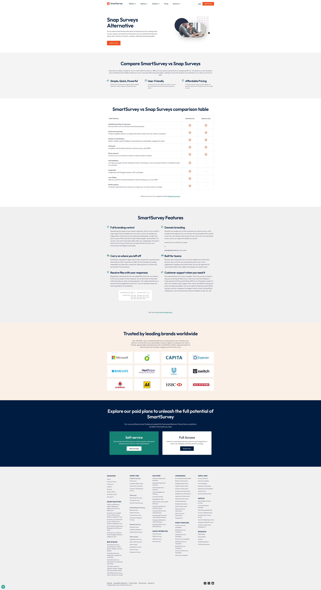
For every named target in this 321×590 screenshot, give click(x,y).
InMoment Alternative (181, 499)
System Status (111, 492)
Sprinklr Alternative (181, 506)
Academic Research (136, 529)
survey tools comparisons (163, 312)
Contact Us (151, 583)
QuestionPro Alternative (182, 496)
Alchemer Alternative (181, 488)
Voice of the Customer (136, 486)
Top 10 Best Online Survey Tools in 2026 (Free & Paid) (115, 574)
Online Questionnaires (204, 493)
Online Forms (202, 491)
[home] (118, 3)
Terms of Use (142, 583)
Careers (109, 487)
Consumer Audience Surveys (136, 519)
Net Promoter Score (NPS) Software (160, 503)
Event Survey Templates (182, 539)
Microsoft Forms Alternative (180, 510)
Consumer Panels (157, 496)
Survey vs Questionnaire (205, 512)
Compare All (179, 518)
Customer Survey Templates (180, 526)
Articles (200, 539)
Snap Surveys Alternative (182, 491)
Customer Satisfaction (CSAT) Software (159, 507)
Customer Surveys (135, 478)
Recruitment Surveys (136, 498)
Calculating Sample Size (205, 510)
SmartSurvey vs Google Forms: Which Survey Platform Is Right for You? (114, 515)
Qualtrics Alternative (181, 481)
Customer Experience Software (158, 479)
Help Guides (201, 534)
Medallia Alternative (181, 504)
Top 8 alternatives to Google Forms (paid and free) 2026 (114, 555)
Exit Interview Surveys (136, 503)
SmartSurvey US (112, 494)
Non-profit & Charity (136, 542)
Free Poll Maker (202, 483)
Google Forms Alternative (183, 493)
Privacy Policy (133, 583)
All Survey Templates (181, 555)
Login (199, 4)
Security (109, 489)
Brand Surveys (134, 510)
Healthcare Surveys (135, 539)
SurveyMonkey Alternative (183, 478)
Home (109, 479)
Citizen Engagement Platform (158, 493)
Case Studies (202, 537)
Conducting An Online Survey (204, 516)
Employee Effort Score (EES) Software (159, 525)
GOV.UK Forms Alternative (179, 514)
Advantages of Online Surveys (204, 502)
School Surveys (134, 527)
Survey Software (203, 478)
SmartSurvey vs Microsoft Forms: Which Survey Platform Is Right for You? (114, 521)
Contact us (110, 484)
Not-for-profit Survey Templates (181, 552)
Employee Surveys (135, 552)
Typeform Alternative (181, 486)
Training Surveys (135, 500)
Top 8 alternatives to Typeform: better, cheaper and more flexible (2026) (115, 568)
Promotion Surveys (135, 515)
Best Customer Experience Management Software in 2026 (115, 528)
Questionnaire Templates (205, 488)
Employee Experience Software (158, 484)
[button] (132, 3)
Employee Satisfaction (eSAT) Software (159, 521)
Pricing (166, 4)
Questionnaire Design (204, 486)
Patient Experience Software (158, 488)
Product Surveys (134, 512)
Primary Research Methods (203, 506)
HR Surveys (133, 495)
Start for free (208, 4)
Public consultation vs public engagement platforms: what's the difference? (113, 507)
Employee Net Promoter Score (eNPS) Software (159, 516)
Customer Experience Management (204, 526)
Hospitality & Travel (135, 547)
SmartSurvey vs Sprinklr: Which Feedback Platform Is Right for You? (115, 535)
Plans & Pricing (111, 482)
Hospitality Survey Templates (180, 535)
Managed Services (157, 499)
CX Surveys (133, 481)
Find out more (187, 448)
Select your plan (134, 448)
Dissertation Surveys (136, 532)
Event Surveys (134, 549)
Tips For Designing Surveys (206, 520)
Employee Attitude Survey (205, 522)
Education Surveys (135, 524)
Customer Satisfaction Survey (136, 489)
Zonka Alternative (180, 501)
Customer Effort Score (136, 483)
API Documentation (204, 544)
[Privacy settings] (3, 587)
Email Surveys (156, 541)
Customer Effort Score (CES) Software (159, 512)
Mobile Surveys (156, 539)
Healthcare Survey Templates (180, 542)
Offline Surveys (157, 536)
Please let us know (174, 196)
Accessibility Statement (120, 583)
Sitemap (109, 583)
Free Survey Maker (203, 481)
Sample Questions (203, 542)
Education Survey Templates (180, 547)
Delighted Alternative (181, 483)
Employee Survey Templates (180, 531)
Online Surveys (156, 534)
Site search (110, 497)
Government (133, 544)
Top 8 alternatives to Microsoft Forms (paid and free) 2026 (115, 562)
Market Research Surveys (137, 507)
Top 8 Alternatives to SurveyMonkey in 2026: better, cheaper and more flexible (114, 548)
